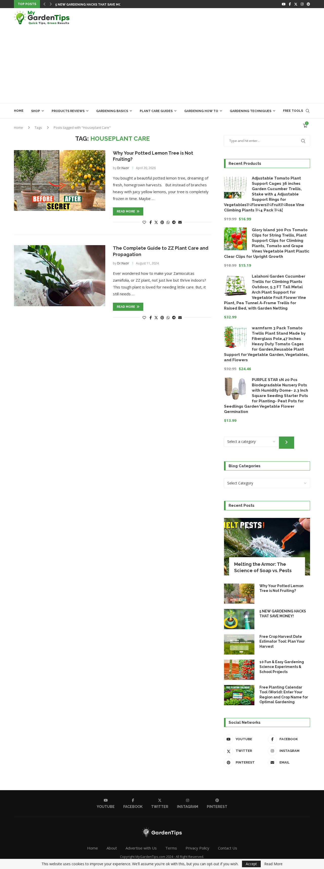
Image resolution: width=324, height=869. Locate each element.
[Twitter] (295, 4)
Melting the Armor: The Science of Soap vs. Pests (263, 567)
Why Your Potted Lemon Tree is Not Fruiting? (281, 588)
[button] (44, 4)
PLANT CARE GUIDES (156, 111)
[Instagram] (302, 4)
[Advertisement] (162, 65)
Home (19, 111)
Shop (35, 111)
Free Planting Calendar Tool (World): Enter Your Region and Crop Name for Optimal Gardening (283, 694)
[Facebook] (290, 4)
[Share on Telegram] (174, 222)
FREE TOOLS (293, 111)
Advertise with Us (141, 847)
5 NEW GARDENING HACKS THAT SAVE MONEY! (92, 4)
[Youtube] (284, 4)
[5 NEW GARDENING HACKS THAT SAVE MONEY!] (239, 619)
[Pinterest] (308, 4)
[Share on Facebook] (151, 222)
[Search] (307, 110)
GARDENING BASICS (112, 111)
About (112, 847)
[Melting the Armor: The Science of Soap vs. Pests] (267, 546)
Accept (251, 863)
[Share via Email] (180, 222)
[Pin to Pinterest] (162, 222)
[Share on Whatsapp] (168, 222)
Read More (273, 864)
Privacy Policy (197, 847)
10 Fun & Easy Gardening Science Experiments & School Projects (281, 667)
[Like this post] (144, 222)
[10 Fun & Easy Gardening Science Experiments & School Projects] (239, 670)
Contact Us (227, 847)
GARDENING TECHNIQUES (250, 111)
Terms (171, 847)
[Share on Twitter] (156, 222)
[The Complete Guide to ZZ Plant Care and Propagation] (59, 275)
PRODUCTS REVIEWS (68, 111)
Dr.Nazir (123, 168)
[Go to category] (286, 443)
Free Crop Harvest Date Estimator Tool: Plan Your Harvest (282, 641)
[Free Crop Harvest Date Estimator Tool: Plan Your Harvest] (239, 644)
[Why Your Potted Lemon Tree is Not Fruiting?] (59, 180)
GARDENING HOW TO (201, 111)
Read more (126, 211)
